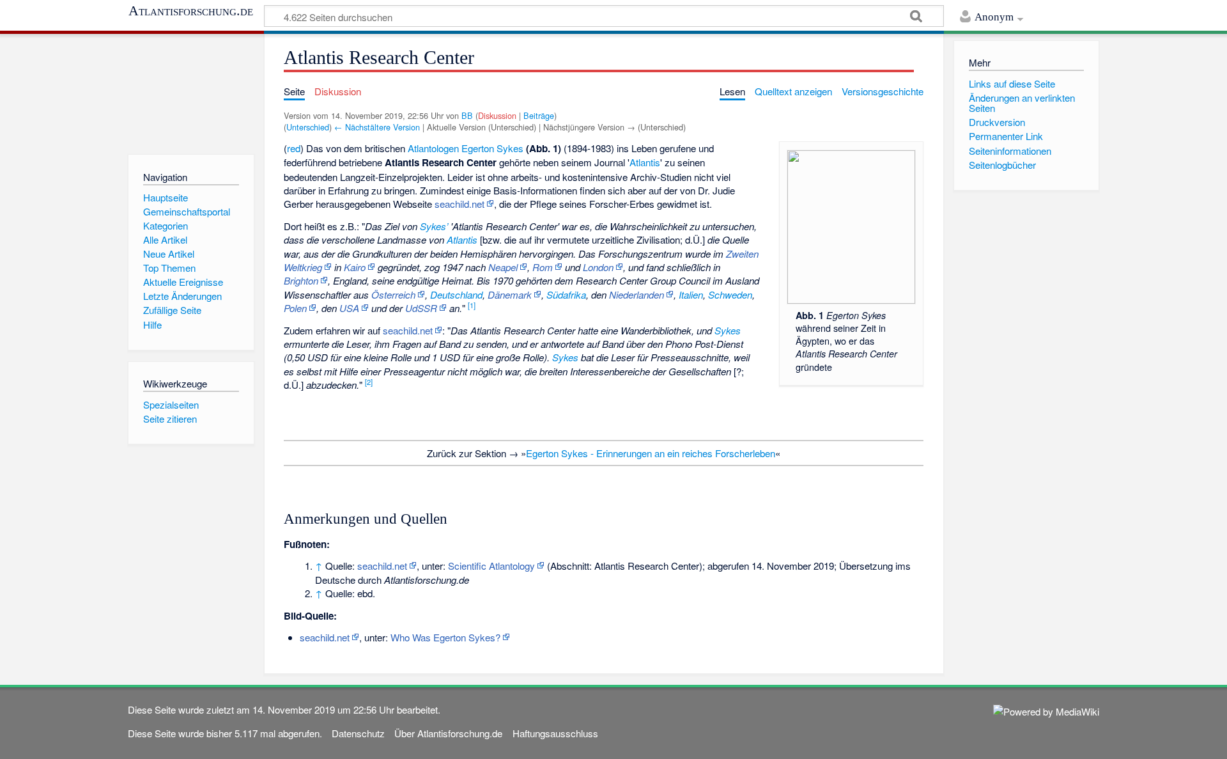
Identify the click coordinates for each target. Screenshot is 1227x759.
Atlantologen (433, 148)
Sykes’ (434, 226)
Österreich (393, 294)
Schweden (730, 294)
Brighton (301, 280)
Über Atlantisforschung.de (448, 733)
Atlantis (644, 162)
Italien (691, 294)
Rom (542, 267)
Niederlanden (636, 294)
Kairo (355, 267)
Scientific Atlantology (491, 565)
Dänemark (510, 294)
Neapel (503, 267)
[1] (471, 305)
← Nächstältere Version (377, 127)
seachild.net (459, 203)
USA (349, 308)
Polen (295, 308)
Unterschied (307, 127)
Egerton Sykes (492, 148)
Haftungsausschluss (555, 733)
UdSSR (421, 308)
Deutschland (456, 294)
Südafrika (566, 294)
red (293, 148)
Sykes (727, 330)
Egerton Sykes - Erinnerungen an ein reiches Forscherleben (650, 453)
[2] (369, 382)
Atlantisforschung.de (190, 11)
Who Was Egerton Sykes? (445, 637)
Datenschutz (358, 733)
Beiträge (538, 115)
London (598, 267)
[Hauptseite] (190, 91)
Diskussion (497, 115)
